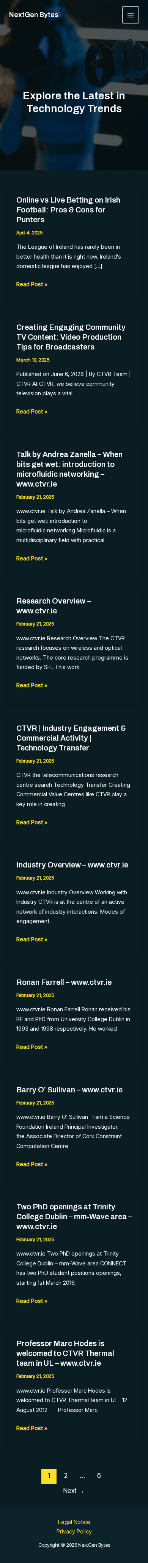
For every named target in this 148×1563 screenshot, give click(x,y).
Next (74, 1490)
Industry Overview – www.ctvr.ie (72, 865)
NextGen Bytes (33, 15)
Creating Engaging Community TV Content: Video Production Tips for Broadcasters (71, 337)
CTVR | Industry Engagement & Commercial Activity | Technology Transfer (71, 738)
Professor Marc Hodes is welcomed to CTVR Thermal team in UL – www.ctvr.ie (65, 1353)
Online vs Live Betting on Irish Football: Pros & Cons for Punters (68, 210)
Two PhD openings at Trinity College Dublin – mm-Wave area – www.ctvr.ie (74, 1217)
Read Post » (31, 284)
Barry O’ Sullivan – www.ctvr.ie (69, 1090)
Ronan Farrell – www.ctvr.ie (64, 982)
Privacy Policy (74, 1531)
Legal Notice (74, 1522)
